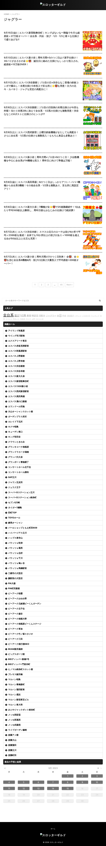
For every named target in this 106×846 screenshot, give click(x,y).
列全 (64, 316)
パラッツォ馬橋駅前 (17, 568)
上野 (33, 319)
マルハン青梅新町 (16, 684)
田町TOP (12, 512)
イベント (9, 319)
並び (17, 315)
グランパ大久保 (15, 457)
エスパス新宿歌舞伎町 (18, 381)
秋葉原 (22, 319)
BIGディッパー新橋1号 (18, 659)
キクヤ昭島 (13, 426)
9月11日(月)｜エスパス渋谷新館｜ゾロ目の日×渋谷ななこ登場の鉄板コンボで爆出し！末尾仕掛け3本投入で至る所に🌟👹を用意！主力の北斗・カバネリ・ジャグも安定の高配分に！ (41, 86)
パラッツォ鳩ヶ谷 (16, 563)
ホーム (53, 829)
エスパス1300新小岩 (18, 386)
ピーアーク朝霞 (15, 593)
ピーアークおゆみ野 (17, 598)
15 (68, 788)
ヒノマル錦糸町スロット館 (20, 669)
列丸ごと (16, 319)
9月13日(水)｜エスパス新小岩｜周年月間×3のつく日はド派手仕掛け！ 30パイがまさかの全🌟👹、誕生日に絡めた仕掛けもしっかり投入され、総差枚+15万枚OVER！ (42, 61)
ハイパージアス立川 (17, 532)
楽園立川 (12, 750)
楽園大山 (12, 740)
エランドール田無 (16, 406)
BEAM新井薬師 (15, 649)
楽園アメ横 (13, 735)
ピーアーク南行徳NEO (18, 644)
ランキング (95, 316)
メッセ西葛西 (14, 719)
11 (9, 788)
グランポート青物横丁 (18, 462)
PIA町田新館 (14, 588)
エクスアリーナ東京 (17, 340)
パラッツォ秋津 (15, 543)
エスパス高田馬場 (16, 396)
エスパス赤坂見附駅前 (18, 345)
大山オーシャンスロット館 (20, 411)
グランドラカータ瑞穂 (18, 452)
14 (53, 788)
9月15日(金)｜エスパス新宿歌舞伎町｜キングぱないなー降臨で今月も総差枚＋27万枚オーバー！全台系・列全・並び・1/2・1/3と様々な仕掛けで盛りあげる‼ (42, 36)
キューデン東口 (15, 431)
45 (61, 284)
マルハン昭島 (14, 679)
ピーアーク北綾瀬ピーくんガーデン (24, 603)
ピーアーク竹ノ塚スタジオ (20, 634)
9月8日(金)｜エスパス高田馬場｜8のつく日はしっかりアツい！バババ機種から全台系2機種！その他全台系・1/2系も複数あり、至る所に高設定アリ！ (42, 185)
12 (24, 788)
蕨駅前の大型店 (15, 578)
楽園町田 (12, 755)
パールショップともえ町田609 (22, 527)
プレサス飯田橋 (15, 674)
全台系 (8, 315)
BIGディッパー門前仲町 (19, 664)
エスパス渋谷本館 (16, 371)
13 (38, 788)
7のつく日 (39, 319)
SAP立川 (12, 477)
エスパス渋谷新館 (16, 366)
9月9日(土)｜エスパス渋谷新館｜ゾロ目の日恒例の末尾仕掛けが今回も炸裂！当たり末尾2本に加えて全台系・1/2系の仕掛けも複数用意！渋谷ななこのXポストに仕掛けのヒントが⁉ (41, 110)
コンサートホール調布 (18, 472)
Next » (69, 284)
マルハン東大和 (15, 704)
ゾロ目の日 (86, 316)
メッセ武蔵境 (14, 725)
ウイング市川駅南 (16, 335)
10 (97, 782)
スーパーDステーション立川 (21, 492)
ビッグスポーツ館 (16, 654)
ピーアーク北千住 (16, 608)
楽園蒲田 (12, 745)
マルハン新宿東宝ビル (18, 699)
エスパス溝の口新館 (17, 401)
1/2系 (23, 315)
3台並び (70, 316)
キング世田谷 (14, 436)
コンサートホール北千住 (19, 467)
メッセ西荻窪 (14, 714)
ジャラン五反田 (15, 482)
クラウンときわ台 (16, 441)
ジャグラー (51, 315)
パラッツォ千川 (15, 558)
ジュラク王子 (14, 487)
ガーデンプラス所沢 (17, 416)
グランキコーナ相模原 (18, 447)
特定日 (35, 315)
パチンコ (78, 316)
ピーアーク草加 (15, 629)
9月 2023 (53, 768)
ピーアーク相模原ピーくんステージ (24, 623)
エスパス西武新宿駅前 (18, 391)
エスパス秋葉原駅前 (17, 351)
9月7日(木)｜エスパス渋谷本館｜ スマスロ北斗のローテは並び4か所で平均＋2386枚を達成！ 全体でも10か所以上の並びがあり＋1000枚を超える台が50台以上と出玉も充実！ (42, 235)
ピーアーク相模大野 (17, 618)
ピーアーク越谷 (15, 613)
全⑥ (59, 315)
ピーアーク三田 (15, 639)
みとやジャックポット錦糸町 (21, 709)
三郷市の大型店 (15, 573)
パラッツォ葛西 (15, 548)
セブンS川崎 (14, 502)
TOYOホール (14, 517)
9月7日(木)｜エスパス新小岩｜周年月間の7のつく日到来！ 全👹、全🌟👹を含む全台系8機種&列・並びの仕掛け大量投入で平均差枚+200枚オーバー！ (41, 260)
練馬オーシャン (15, 522)
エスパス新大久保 (16, 376)
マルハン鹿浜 (14, 694)
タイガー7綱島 (15, 507)
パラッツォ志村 (15, 553)
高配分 (42, 315)
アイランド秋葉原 (16, 330)
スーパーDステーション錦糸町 (22, 497)
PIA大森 (12, 583)
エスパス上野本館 (16, 361)
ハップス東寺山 (15, 538)
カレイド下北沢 (15, 421)
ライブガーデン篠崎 (17, 730)
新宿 (29, 315)
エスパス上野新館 (16, 356)
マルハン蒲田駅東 (16, 689)
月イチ (28, 319)
